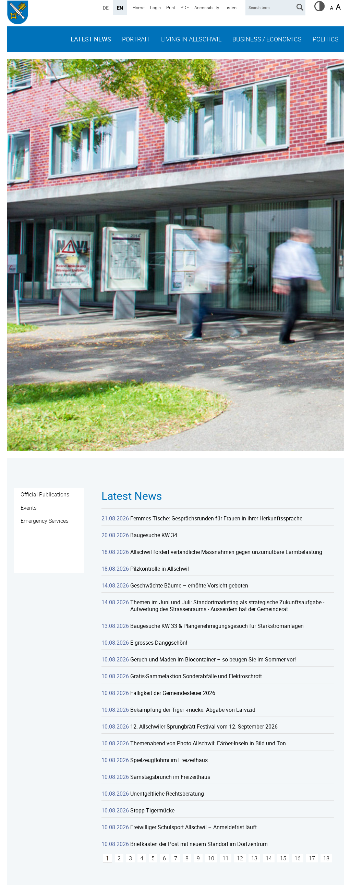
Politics (326, 39)
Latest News (91, 39)
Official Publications (45, 494)
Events (29, 507)
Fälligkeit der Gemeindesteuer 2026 (172, 693)
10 (211, 858)
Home (139, 7)
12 (240, 858)
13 (254, 858)
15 (283, 858)
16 (297, 858)
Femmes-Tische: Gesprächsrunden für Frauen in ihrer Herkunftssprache (216, 518)
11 (225, 858)
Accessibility (206, 7)
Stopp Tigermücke (152, 810)
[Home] (17, 13)
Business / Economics (267, 39)
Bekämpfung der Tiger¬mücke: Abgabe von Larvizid (192, 709)
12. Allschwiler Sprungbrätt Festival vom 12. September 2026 (204, 726)
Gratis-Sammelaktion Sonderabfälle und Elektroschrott (196, 676)
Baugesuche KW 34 (153, 535)
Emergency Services (45, 520)
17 (312, 858)
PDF (185, 7)
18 (326, 858)
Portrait (136, 39)
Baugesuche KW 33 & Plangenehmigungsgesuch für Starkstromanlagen (217, 625)
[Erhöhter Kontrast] (319, 9)
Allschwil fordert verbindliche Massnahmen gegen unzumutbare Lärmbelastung (226, 551)
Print (170, 7)
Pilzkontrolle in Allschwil (159, 568)
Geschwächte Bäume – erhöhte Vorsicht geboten (189, 585)
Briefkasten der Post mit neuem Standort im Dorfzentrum (199, 843)
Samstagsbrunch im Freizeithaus (170, 776)
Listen (231, 7)
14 (269, 858)
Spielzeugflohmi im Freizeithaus (169, 760)
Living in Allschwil (191, 39)
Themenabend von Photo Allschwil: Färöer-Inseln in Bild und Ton (208, 743)
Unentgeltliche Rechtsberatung (167, 793)
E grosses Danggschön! (158, 642)
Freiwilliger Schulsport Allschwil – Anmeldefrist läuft (193, 827)
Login (155, 7)
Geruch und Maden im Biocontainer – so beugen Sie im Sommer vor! (213, 659)
